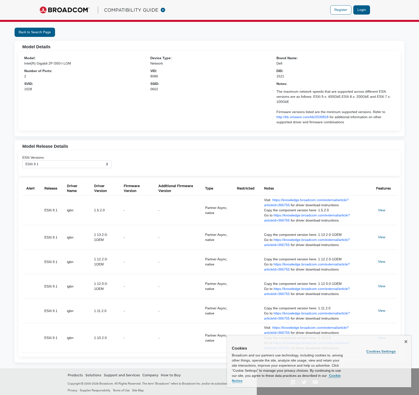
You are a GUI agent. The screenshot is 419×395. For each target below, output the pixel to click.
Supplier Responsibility (95, 390)
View (381, 210)
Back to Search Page (35, 32)
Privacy (72, 390)
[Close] (405, 341)
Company (150, 375)
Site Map (138, 390)
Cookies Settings (381, 351)
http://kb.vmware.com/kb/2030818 (302, 117)
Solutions (93, 375)
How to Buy (171, 375)
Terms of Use (121, 390)
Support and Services (122, 375)
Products (75, 375)
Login (361, 10)
